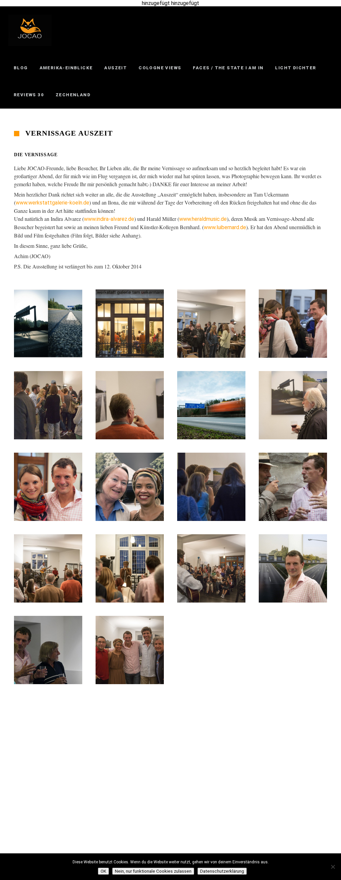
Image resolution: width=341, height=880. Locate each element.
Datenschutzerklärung (222, 871)
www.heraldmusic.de (203, 219)
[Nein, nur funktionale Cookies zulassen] (332, 866)
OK (103, 871)
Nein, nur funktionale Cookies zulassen (153, 871)
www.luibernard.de (225, 227)
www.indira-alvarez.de (109, 219)
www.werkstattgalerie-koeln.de (52, 203)
